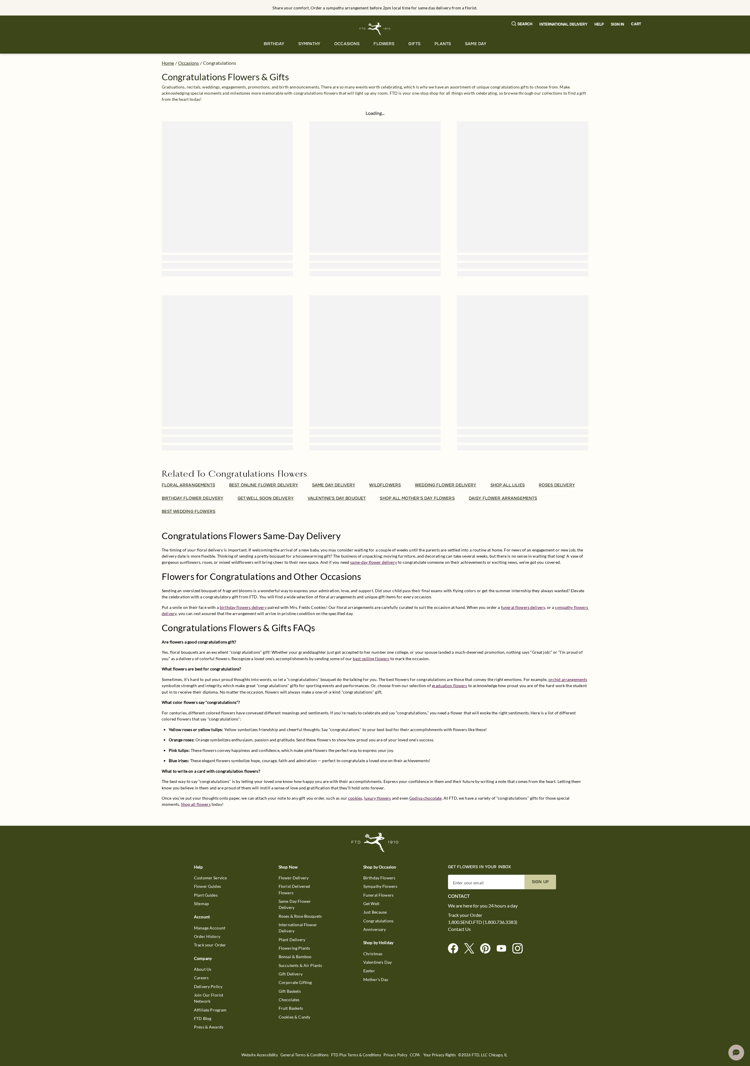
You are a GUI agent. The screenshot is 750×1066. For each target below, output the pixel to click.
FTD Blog (202, 1018)
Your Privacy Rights (439, 1055)
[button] (522, 24)
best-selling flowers (371, 658)
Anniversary (374, 929)
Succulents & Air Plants (300, 965)
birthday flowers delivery (243, 607)
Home (168, 63)
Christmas (372, 953)
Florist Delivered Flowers (294, 889)
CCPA (415, 1055)
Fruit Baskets (291, 1008)
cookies (355, 798)
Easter (369, 970)
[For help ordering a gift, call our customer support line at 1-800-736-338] (375, 29)
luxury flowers (377, 798)
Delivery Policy (208, 986)
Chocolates (289, 999)
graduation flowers (449, 685)
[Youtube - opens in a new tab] (503, 948)
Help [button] (599, 24)
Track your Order (210, 944)
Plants (442, 43)
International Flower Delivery (298, 927)
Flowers (384, 43)
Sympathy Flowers (380, 886)
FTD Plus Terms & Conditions (356, 1055)
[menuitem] (274, 43)
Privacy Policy (395, 1055)
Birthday (274, 43)
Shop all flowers (195, 804)
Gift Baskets (290, 991)
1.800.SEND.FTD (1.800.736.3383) (482, 922)
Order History (207, 936)
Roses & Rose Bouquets (300, 916)
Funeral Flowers (378, 895)
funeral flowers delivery (523, 607)
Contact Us (459, 929)
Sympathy (309, 43)
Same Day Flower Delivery (295, 904)
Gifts (414, 43)
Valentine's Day (377, 962)
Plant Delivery (292, 939)
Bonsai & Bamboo (295, 956)
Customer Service (210, 877)
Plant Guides (206, 895)
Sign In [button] (617, 24)
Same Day (475, 43)
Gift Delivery (291, 973)
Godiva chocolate (425, 798)
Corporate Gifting (295, 982)
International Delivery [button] (563, 24)
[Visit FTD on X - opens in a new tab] (471, 948)
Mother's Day (375, 979)
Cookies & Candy (294, 1016)
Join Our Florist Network (208, 998)
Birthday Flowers (379, 877)
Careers (201, 977)
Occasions (346, 43)
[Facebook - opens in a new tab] (455, 948)
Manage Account (209, 927)
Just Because (375, 912)
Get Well (371, 903)
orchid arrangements (567, 679)
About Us (202, 969)
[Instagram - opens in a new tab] (519, 948)
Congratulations (378, 920)
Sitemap (201, 903)
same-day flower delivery (373, 562)
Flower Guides (207, 886)
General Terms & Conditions (304, 1055)
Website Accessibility (259, 1055)
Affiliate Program (210, 1009)
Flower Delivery (293, 877)
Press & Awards (208, 1026)
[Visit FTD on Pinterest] (487, 948)
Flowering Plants (294, 948)
